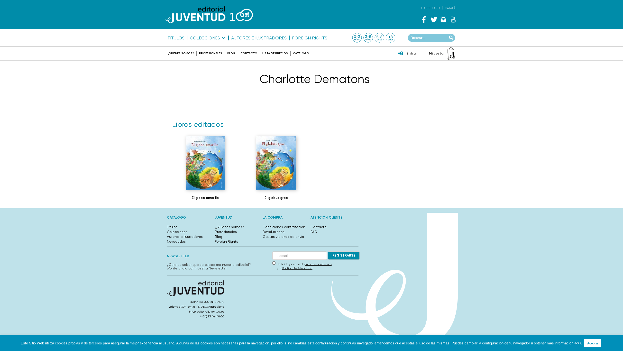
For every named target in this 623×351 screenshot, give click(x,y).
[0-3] (357, 38)
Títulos (175, 38)
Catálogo (301, 53)
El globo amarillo (205, 198)
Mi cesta (436, 53)
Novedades (176, 241)
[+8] (390, 38)
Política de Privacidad (297, 268)
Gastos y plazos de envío (283, 237)
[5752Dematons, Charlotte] (276, 162)
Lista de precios (275, 53)
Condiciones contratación (284, 227)
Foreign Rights (309, 38)
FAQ (314, 232)
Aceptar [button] (592, 343)
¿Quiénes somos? (180, 53)
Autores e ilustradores (259, 38)
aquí (577, 342)
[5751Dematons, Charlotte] (205, 162)
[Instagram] (443, 19)
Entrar (412, 53)
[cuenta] (400, 53)
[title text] (209, 14)
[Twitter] (434, 19)
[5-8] (379, 38)
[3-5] (368, 38)
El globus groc (276, 198)
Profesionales (210, 53)
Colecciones (205, 38)
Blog (231, 53)
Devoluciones (273, 232)
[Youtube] (453, 19)
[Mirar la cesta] (451, 53)
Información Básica (318, 264)
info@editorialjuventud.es (206, 311)
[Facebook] (424, 19)
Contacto (248, 53)
